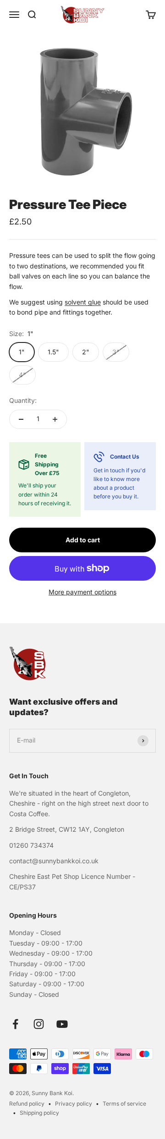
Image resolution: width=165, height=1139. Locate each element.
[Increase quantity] (55, 419)
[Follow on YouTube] (62, 1024)
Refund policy (26, 1103)
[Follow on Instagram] (39, 1024)
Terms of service (124, 1103)
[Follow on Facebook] (15, 1024)
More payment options (82, 592)
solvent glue (83, 302)
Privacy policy (73, 1103)
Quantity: (23, 400)
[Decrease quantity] (21, 419)
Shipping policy (39, 1112)
